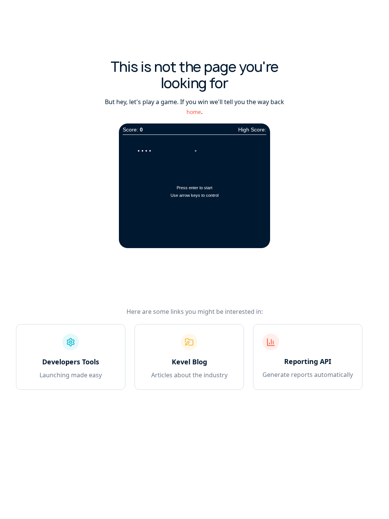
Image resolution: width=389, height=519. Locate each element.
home (194, 112)
